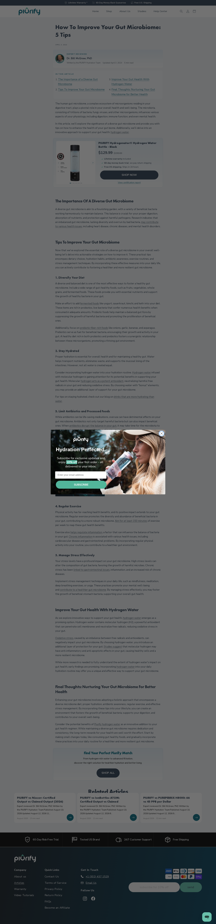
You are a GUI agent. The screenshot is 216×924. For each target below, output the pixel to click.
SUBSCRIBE (81, 484)
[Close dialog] (161, 433)
